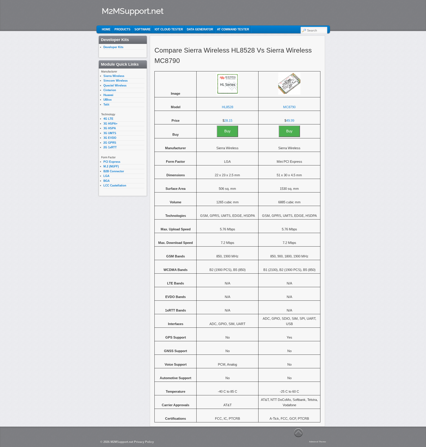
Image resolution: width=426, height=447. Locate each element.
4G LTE (108, 118)
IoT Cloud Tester (169, 29)
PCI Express (111, 161)
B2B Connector (113, 171)
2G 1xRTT (110, 147)
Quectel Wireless (114, 85)
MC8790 (289, 107)
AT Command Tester (233, 29)
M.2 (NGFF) (111, 166)
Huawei (108, 95)
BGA (106, 180)
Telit (106, 104)
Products (122, 29)
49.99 (290, 120)
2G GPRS (109, 142)
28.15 (228, 120)
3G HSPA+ (110, 123)
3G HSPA (109, 128)
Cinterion (109, 90)
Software (142, 29)
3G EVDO (109, 137)
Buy (227, 131)
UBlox (107, 99)
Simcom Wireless (115, 80)
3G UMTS (109, 133)
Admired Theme (317, 441)
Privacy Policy (144, 441)
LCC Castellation (114, 185)
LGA (106, 176)
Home (106, 29)
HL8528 (227, 107)
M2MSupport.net (133, 11)
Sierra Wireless (113, 76)
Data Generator (200, 29)
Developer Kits (113, 47)
